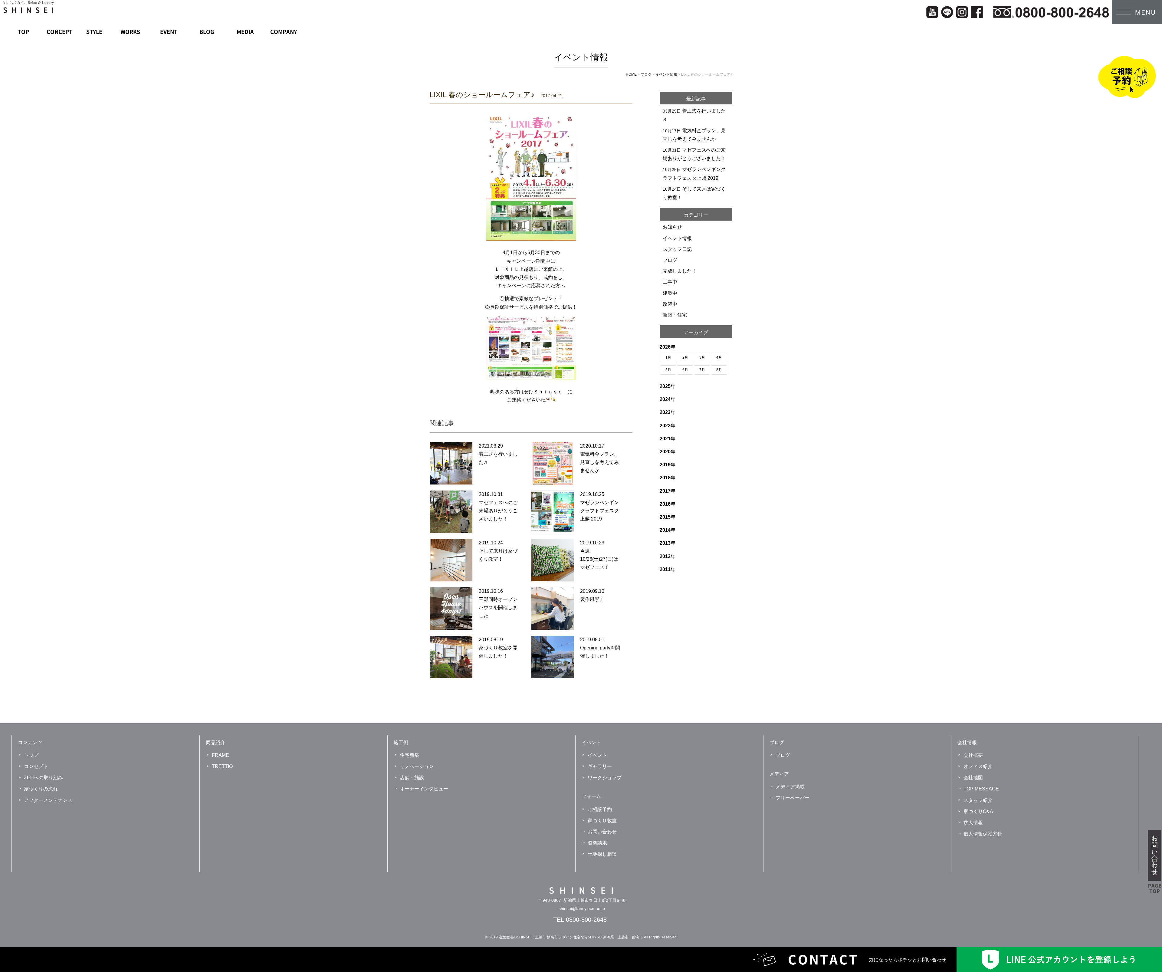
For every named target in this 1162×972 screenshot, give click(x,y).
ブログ (670, 260)
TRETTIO (222, 766)
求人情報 (973, 822)
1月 (668, 357)
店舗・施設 (412, 777)
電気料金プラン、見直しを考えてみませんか (599, 462)
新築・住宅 (675, 314)
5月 (668, 370)
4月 (719, 357)
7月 (702, 370)
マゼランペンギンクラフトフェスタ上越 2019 (599, 510)
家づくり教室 (602, 820)
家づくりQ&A (978, 811)
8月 (719, 370)
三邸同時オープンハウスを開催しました (498, 607)
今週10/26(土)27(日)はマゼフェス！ (599, 559)
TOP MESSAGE (981, 788)
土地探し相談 (602, 854)
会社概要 (973, 755)
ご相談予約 (600, 809)
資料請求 (597, 843)
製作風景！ (592, 599)
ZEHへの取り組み (43, 777)
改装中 (670, 304)
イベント (597, 755)
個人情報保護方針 (982, 833)
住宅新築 (409, 755)
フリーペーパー (792, 797)
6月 (685, 370)
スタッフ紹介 (978, 800)
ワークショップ (605, 777)
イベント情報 (677, 238)
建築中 (670, 293)
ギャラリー (600, 766)
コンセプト (36, 766)
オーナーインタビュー (424, 788)
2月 (685, 357)
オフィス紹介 (978, 766)
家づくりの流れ (41, 788)
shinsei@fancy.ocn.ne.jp (582, 908)
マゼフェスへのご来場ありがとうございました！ (498, 510)
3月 (702, 357)
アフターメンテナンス (48, 800)
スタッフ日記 (677, 249)
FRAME (220, 755)
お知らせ (672, 227)
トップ (31, 755)
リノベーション (417, 766)
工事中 (670, 281)
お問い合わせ (602, 831)
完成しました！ (680, 271)
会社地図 (973, 777)
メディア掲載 (790, 786)
